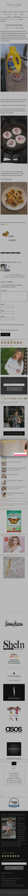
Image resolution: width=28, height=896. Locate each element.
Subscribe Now (20, 455)
